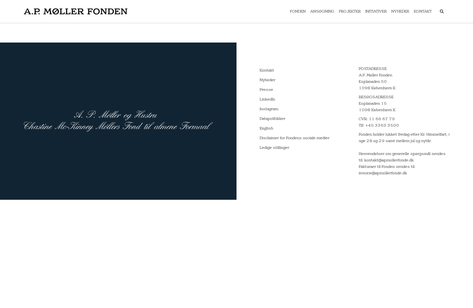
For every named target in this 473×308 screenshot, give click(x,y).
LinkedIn (267, 99)
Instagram (269, 109)
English (266, 128)
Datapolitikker (272, 119)
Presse (266, 90)
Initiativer (376, 12)
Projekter (350, 12)
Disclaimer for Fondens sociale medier (294, 138)
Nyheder (400, 12)
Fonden (298, 12)
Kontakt (423, 12)
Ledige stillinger (274, 148)
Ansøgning (322, 12)
